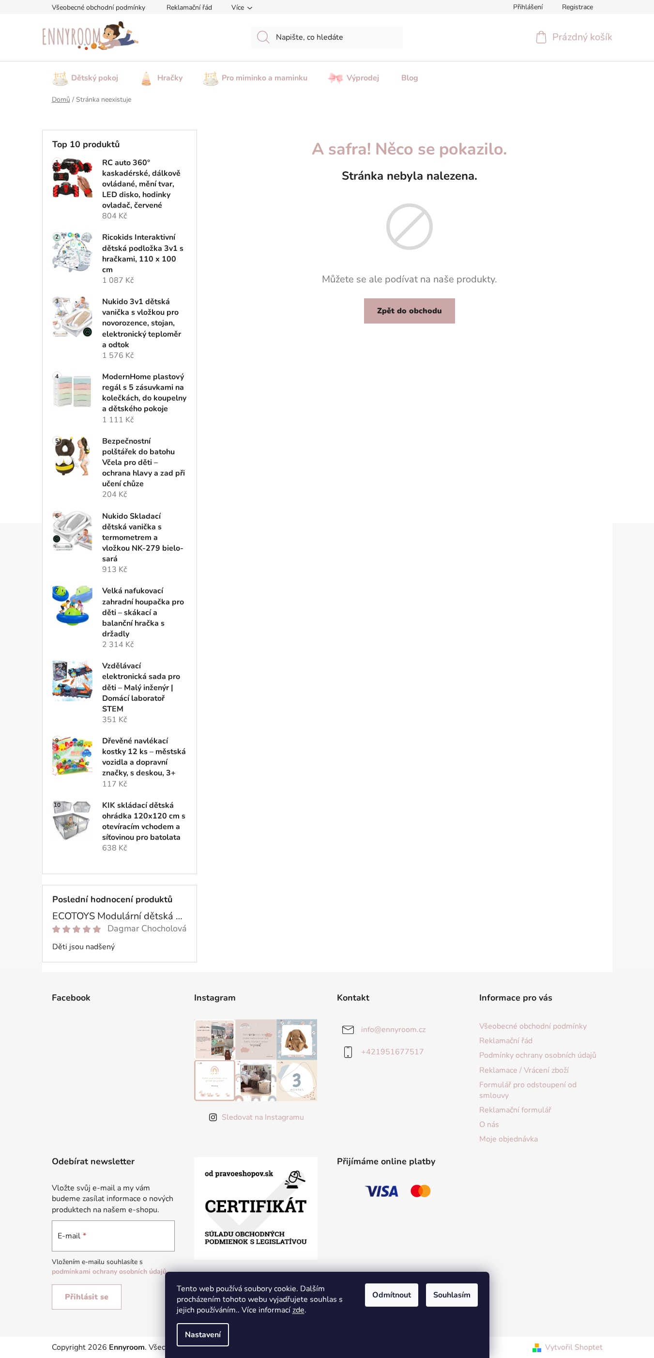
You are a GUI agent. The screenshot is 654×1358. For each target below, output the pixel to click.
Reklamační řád (189, 7)
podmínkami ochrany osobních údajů (109, 1271)
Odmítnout (391, 1295)
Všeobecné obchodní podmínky (98, 7)
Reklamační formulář (515, 1110)
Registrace (577, 7)
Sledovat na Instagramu (263, 1117)
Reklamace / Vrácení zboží (524, 1070)
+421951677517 (392, 1052)
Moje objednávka (508, 1139)
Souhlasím (452, 1295)
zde (298, 1310)
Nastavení (203, 1334)
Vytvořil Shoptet (574, 1347)
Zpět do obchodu (409, 311)
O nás (489, 1124)
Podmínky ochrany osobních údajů (537, 1055)
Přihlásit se (86, 1297)
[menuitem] (85, 75)
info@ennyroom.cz (393, 1029)
